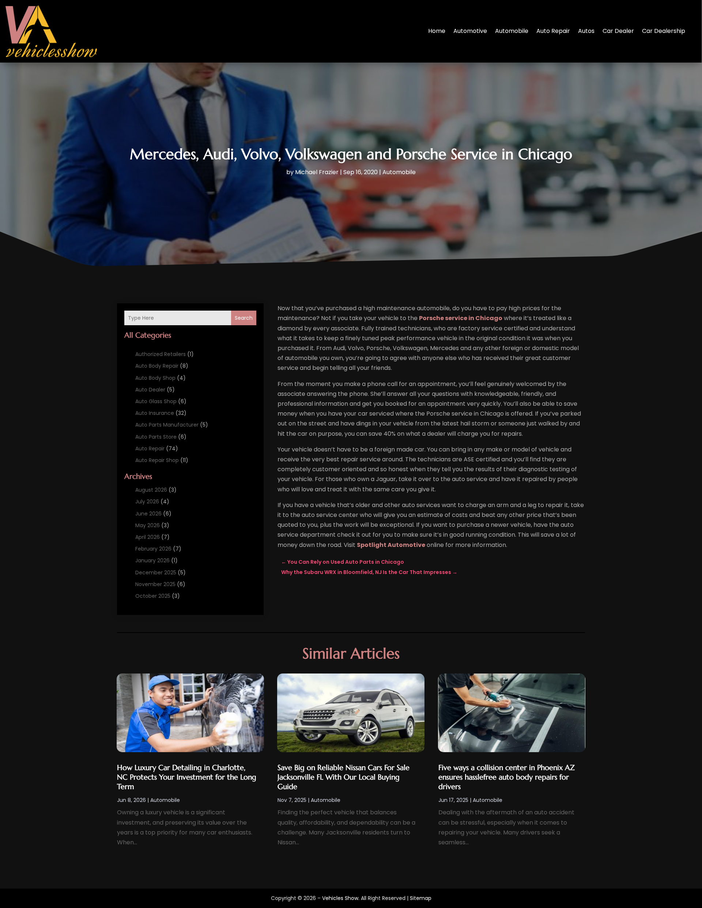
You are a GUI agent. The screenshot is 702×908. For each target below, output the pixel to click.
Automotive (470, 31)
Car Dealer (618, 31)
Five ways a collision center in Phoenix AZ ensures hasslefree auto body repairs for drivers (506, 777)
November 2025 (155, 584)
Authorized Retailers (160, 354)
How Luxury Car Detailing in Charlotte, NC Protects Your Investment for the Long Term (186, 777)
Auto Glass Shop (156, 401)
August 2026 (151, 490)
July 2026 (147, 501)
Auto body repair (156, 365)
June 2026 (148, 513)
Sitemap (420, 898)
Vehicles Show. (340, 898)
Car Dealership (663, 31)
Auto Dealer (150, 389)
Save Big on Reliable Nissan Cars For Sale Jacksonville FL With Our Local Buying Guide (344, 777)
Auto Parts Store (156, 436)
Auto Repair (553, 31)
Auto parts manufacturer (167, 424)
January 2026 (152, 560)
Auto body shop (155, 378)
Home (436, 31)
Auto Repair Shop (157, 460)
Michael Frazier (317, 172)
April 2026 (147, 537)
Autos (586, 31)
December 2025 (155, 572)
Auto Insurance (154, 413)
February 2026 (153, 548)
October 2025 (152, 596)
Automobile (511, 31)
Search (244, 318)
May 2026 (147, 525)
